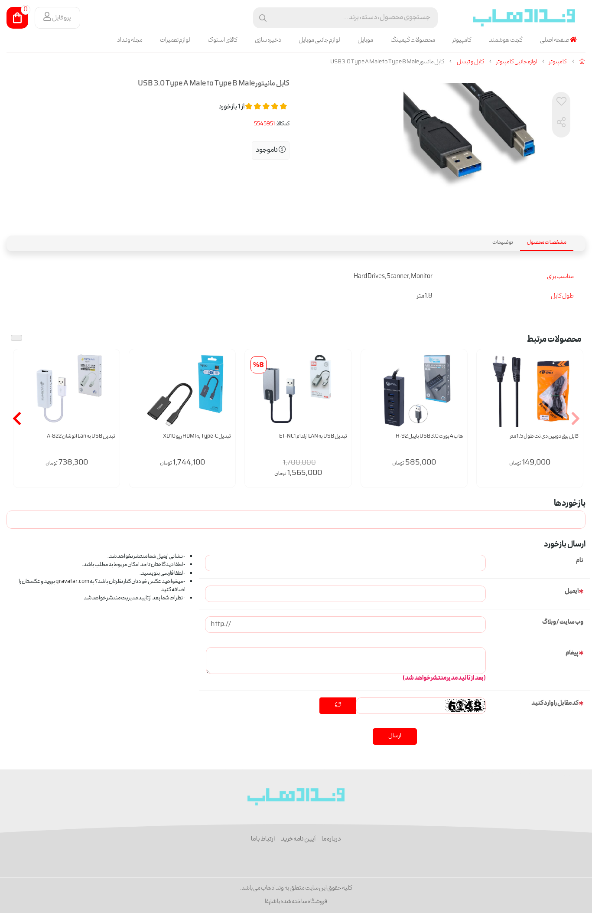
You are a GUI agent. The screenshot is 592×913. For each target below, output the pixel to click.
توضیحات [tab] (502, 243)
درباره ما (331, 839)
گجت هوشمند (506, 40)
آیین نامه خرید (298, 839)
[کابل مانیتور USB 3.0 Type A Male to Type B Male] (296, 796)
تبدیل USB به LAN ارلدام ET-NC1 (313, 436)
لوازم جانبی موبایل (319, 40)
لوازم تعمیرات (175, 40)
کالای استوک (222, 40)
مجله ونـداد (130, 40)
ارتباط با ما (263, 839)
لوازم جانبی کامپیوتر (516, 62)
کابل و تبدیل (471, 62)
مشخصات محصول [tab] (546, 243)
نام (579, 561)
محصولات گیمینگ (412, 40)
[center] (263, 18)
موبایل (365, 40)
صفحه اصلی (555, 40)
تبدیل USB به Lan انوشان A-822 (81, 436)
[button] (575, 418)
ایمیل (572, 591)
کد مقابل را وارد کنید (555, 703)
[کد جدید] (337, 705)
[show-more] (572, 400)
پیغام (572, 653)
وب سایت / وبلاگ (562, 622)
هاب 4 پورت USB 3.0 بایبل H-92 (429, 436)
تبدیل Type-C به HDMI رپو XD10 (197, 436)
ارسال (394, 736)
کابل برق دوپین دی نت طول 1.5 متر (544, 436)
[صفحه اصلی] (582, 62)
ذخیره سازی (268, 40)
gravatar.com (72, 581)
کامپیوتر (462, 40)
